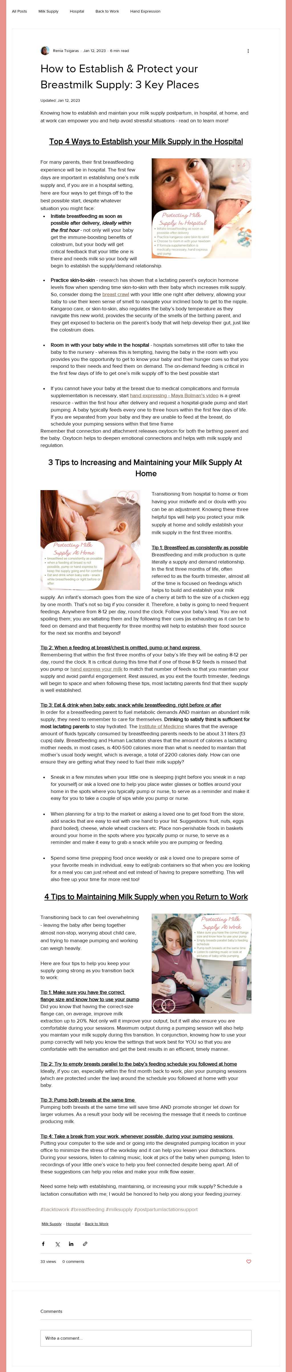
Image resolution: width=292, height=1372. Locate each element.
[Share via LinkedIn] (71, 1244)
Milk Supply (48, 11)
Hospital (77, 11)
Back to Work (107, 11)
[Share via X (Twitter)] (57, 1244)
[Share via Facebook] (43, 1244)
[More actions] (248, 50)
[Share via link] (85, 1244)
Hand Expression (145, 11)
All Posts (19, 11)
